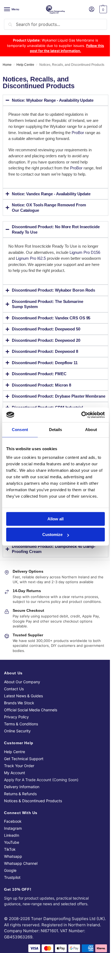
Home (7, 65)
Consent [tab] (20, 429)
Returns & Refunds (20, 804)
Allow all (55, 519)
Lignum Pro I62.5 (41, 258)
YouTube (11, 852)
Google (10, 881)
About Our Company (22, 692)
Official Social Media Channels (30, 720)
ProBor (78, 132)
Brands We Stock (19, 713)
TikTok (10, 860)
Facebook (13, 831)
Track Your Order (19, 776)
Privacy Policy (16, 727)
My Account (14, 783)
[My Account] (91, 9)
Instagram (13, 838)
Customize (52, 534)
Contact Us (14, 699)
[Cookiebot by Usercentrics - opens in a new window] (81, 414)
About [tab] (91, 429)
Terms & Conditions (21, 734)
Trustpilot (12, 888)
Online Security (17, 741)
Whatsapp (13, 867)
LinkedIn (11, 845)
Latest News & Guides (23, 706)
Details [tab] (55, 429)
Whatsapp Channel (20, 874)
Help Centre (25, 65)
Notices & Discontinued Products (33, 811)
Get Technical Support (23, 769)
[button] (102, 9)
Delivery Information (21, 797)
